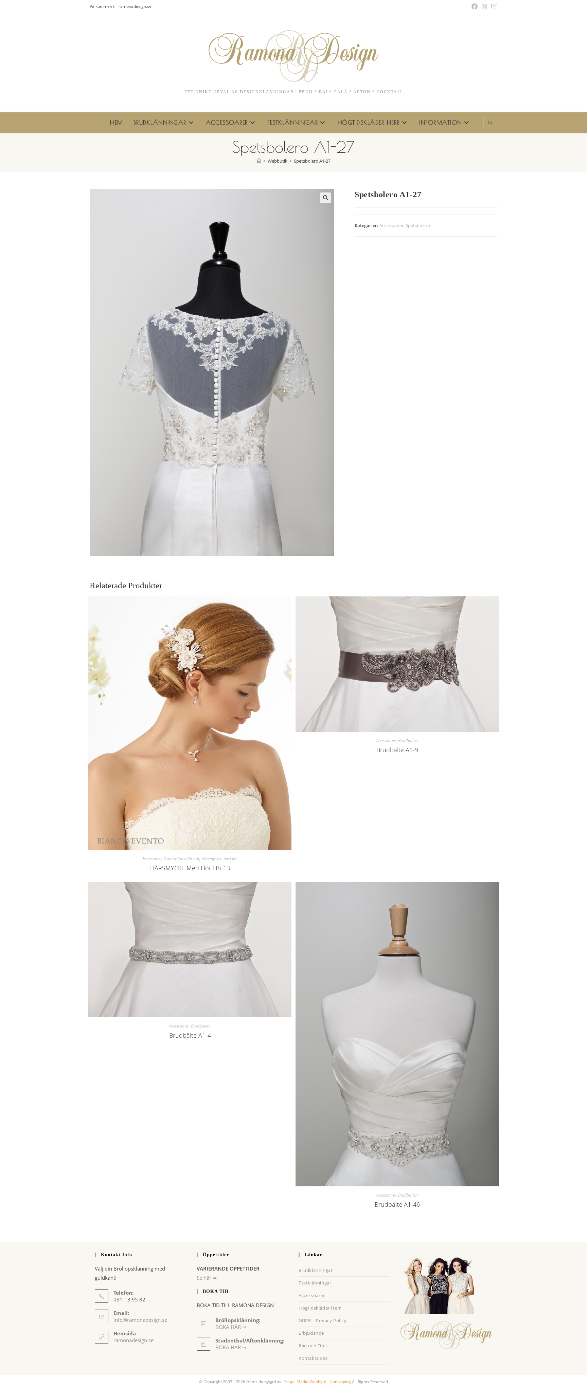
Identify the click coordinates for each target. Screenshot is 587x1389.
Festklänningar (315, 1283)
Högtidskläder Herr (320, 1308)
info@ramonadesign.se (140, 1319)
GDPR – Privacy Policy (322, 1320)
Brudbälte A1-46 (397, 1204)
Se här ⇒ (207, 1277)
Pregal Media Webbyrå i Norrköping (316, 1382)
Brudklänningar (316, 1270)
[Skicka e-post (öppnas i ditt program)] (493, 6)
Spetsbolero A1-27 (312, 161)
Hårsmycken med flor (219, 859)
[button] (325, 197)
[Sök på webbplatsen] (490, 123)
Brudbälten (408, 740)
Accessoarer (391, 225)
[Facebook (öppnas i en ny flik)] (474, 6)
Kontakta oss (313, 1358)
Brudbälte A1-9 (397, 750)
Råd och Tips (312, 1345)
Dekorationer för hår (181, 859)
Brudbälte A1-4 (190, 1035)
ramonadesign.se (133, 1340)
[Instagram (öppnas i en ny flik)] (484, 6)
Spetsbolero (418, 225)
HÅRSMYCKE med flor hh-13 (190, 868)
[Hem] (259, 161)
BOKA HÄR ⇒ (231, 1347)
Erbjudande (311, 1333)
